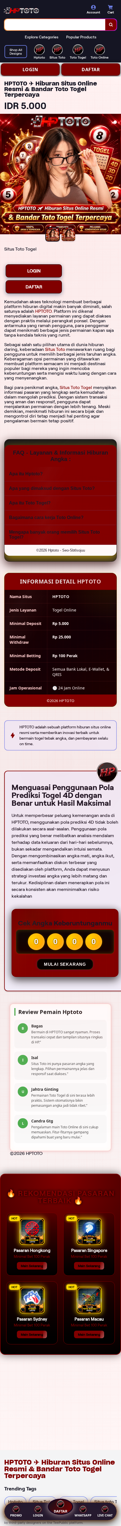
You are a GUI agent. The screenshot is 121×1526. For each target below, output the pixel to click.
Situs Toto (55, 349)
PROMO (16, 1515)
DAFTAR (91, 69)
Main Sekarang (32, 1266)
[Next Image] (116, 175)
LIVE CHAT (105, 1515)
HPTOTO (43, 311)
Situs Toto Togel (76, 387)
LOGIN (30, 69)
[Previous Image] (4, 175)
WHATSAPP (83, 1515)
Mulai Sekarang (65, 964)
